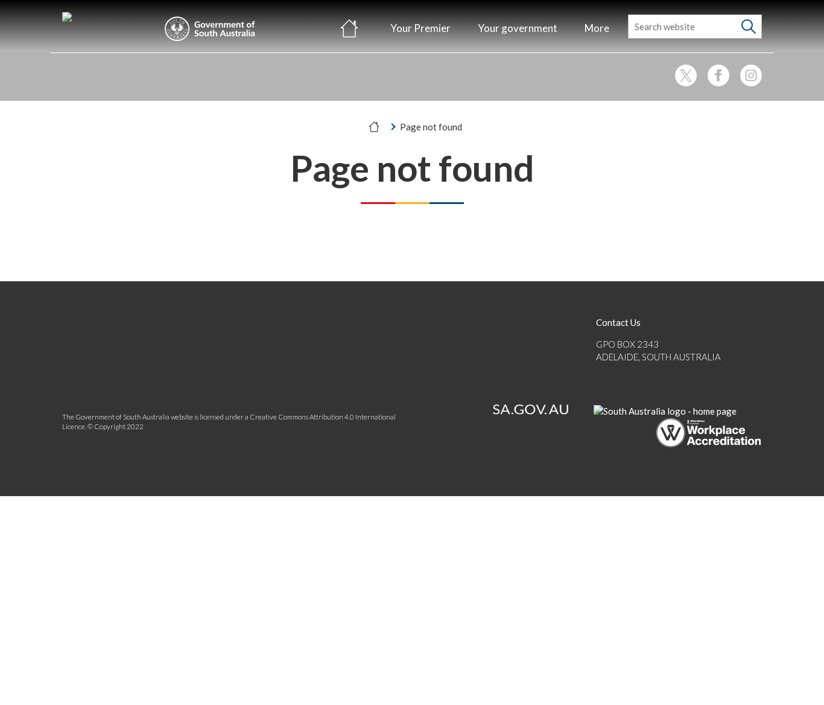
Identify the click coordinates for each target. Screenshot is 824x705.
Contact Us (618, 322)
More (597, 28)
